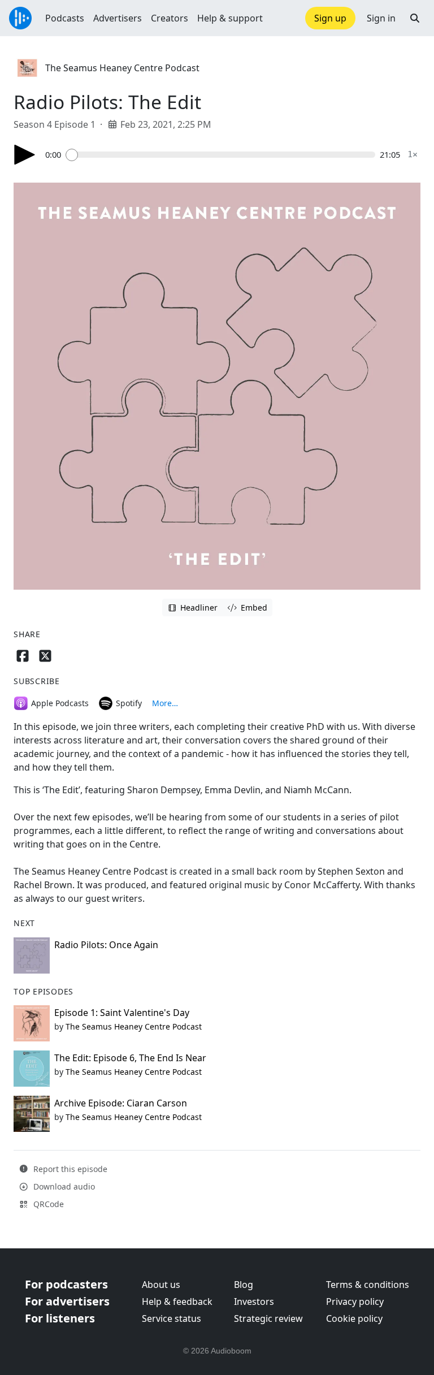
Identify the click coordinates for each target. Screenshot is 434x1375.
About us (161, 1284)
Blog (243, 1284)
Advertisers (117, 18)
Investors (254, 1301)
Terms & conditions (367, 1284)
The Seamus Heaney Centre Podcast (122, 68)
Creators (169, 18)
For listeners (60, 1318)
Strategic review (268, 1318)
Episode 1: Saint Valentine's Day (121, 1012)
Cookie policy (354, 1318)
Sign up (330, 18)
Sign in (381, 18)
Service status (171, 1318)
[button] (415, 18)
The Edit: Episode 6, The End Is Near (130, 1058)
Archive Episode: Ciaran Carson (120, 1103)
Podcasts (64, 18)
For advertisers (67, 1301)
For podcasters (66, 1284)
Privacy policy (355, 1301)
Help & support (230, 18)
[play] (25, 155)
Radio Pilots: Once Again (106, 945)
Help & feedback (177, 1301)
